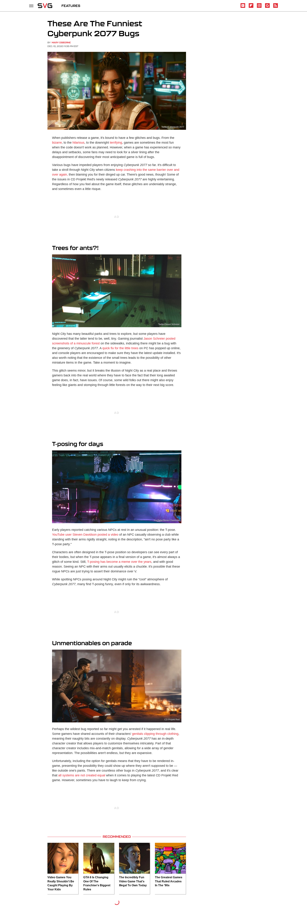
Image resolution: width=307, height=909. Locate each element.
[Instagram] (259, 7)
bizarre (57, 142)
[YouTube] (243, 7)
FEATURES (70, 6)
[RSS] (275, 7)
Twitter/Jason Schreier (169, 324)
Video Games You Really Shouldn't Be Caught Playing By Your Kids (60, 883)
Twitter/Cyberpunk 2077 (172, 127)
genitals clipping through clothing (155, 734)
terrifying (116, 142)
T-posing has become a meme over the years (119, 562)
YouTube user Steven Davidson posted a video (85, 534)
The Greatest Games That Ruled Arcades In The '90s (168, 881)
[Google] (267, 7)
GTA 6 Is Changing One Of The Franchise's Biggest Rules (96, 883)
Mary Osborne (61, 42)
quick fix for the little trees (120, 348)
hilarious (78, 142)
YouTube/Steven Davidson (167, 520)
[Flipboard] (251, 7)
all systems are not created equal (81, 775)
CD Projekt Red (172, 720)
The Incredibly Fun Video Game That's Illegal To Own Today (133, 881)
